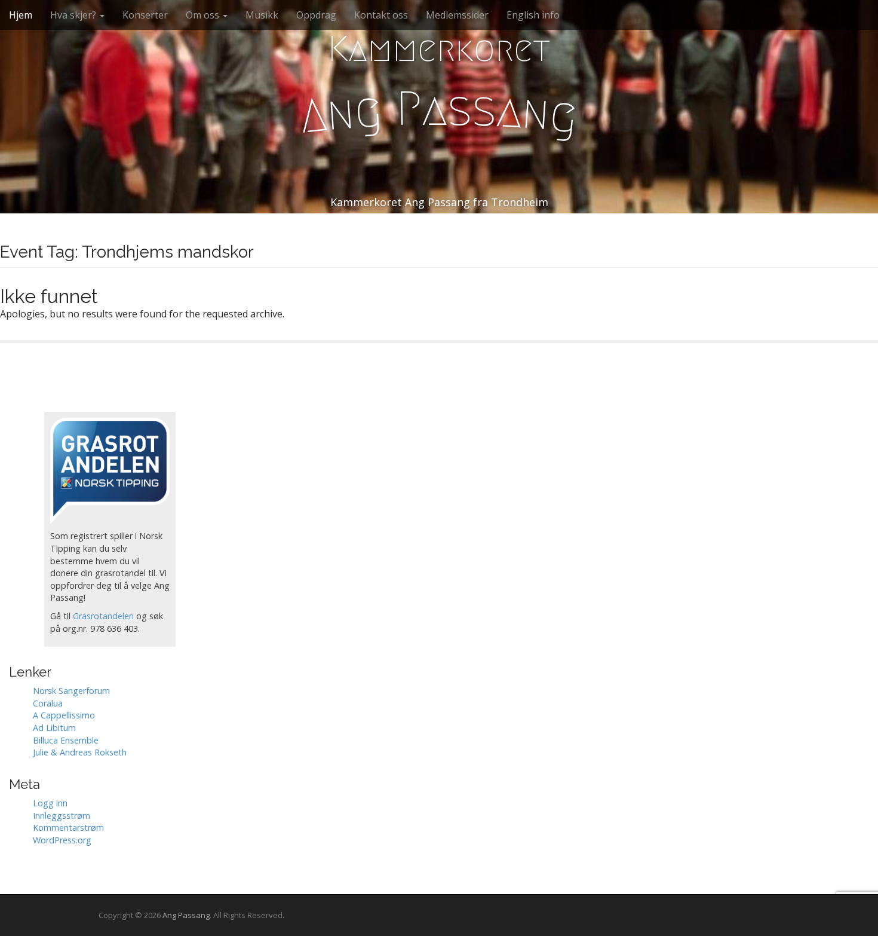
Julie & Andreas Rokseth (80, 752)
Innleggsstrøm (61, 815)
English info (533, 15)
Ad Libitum (54, 727)
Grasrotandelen (103, 616)
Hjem (20, 15)
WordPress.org (62, 840)
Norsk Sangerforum (71, 690)
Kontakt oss (381, 15)
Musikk (261, 15)
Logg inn (50, 803)
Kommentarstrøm (68, 827)
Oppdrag (316, 15)
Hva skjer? (74, 15)
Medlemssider (457, 15)
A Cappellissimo (64, 715)
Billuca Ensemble (66, 740)
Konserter (145, 15)
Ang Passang (186, 915)
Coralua (48, 703)
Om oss (204, 15)
